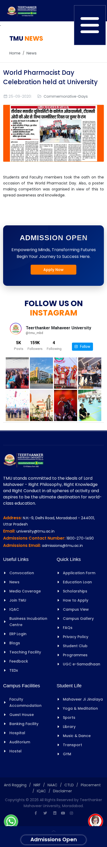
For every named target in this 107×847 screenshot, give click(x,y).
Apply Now (53, 269)
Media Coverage (25, 591)
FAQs (67, 627)
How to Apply (75, 600)
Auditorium (19, 742)
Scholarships (75, 591)
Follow (84, 346)
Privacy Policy (75, 636)
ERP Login (17, 633)
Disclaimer (62, 791)
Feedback (18, 661)
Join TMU (17, 600)
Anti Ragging (15, 785)
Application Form (79, 573)
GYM (67, 754)
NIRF (37, 785)
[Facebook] (35, 813)
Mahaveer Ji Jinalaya (83, 699)
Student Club (75, 645)
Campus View (76, 609)
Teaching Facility (25, 652)
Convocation (21, 573)
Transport (72, 744)
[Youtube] (63, 813)
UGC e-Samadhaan (81, 664)
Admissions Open (53, 839)
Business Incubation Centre (28, 621)
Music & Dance (77, 735)
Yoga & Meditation (80, 708)
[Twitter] (45, 813)
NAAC (52, 785)
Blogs (14, 643)
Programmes (75, 655)
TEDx (13, 670)
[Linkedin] (55, 813)
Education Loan (77, 582)
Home (15, 53)
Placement (91, 785)
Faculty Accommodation (25, 702)
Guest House (21, 714)
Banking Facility (23, 723)
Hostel (15, 751)
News (31, 53)
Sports (69, 717)
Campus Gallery (78, 618)
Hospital (17, 732)
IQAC (14, 609)
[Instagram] (71, 813)
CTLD (69, 785)
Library (69, 726)
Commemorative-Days (66, 96)
